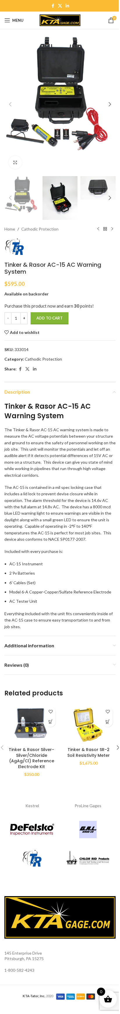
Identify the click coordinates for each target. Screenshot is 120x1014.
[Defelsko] (32, 829)
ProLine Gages (88, 805)
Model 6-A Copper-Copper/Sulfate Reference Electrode (60, 591)
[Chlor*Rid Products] (88, 858)
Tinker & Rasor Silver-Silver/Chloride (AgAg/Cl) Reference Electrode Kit (31, 758)
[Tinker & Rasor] (32, 858)
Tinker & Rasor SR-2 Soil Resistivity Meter (88, 752)
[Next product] (112, 229)
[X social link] (60, 6)
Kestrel (32, 805)
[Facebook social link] (52, 6)
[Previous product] (98, 229)
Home (9, 228)
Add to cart (49, 318)
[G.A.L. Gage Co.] (88, 829)
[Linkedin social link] (67, 6)
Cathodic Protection (40, 228)
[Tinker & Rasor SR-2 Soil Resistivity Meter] (88, 724)
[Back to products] (105, 229)
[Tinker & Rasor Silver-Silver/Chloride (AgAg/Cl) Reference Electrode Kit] (31, 724)
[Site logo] (60, 19)
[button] (10, 104)
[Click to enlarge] (15, 162)
